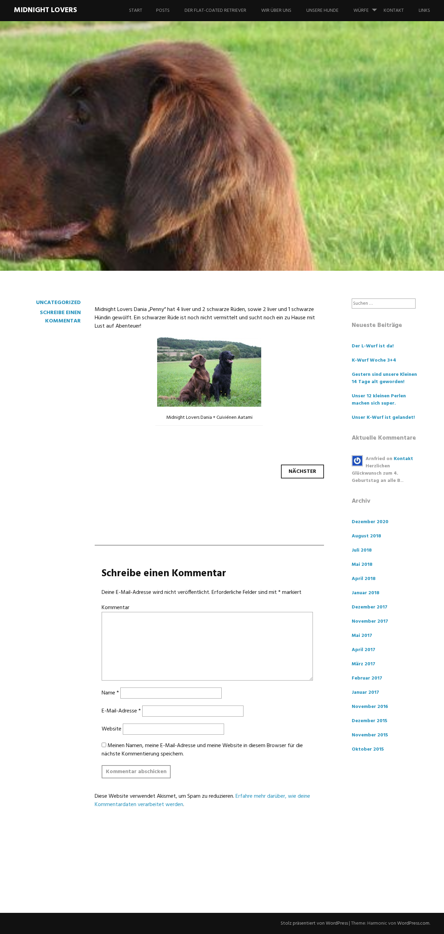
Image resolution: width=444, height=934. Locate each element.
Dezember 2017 (369, 607)
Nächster (302, 471)
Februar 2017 (367, 678)
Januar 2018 (365, 593)
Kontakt (394, 11)
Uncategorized (58, 302)
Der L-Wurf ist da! (373, 346)
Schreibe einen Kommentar (60, 317)
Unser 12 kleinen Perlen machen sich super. (379, 399)
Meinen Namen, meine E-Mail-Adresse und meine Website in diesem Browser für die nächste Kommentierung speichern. (202, 750)
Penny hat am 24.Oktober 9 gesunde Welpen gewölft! (194, 172)
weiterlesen (38, 229)
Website (111, 729)
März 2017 (363, 664)
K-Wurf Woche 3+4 (374, 360)
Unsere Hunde (322, 11)
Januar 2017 (365, 693)
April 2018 (364, 579)
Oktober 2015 (368, 749)
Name (110, 693)
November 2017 (370, 621)
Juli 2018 (362, 550)
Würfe (361, 11)
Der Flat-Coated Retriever (215, 11)
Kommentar (115, 607)
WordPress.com (413, 923)
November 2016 (370, 707)
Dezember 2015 (369, 721)
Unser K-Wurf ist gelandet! (383, 418)
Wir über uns (276, 11)
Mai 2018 (362, 565)
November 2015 (370, 735)
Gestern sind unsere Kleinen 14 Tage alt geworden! (384, 378)
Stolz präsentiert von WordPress (314, 923)
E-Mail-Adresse (121, 711)
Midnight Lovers (45, 10)
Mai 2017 (362, 636)
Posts (163, 11)
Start (135, 11)
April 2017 (363, 650)
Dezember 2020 (370, 522)
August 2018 (366, 536)
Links (424, 11)
